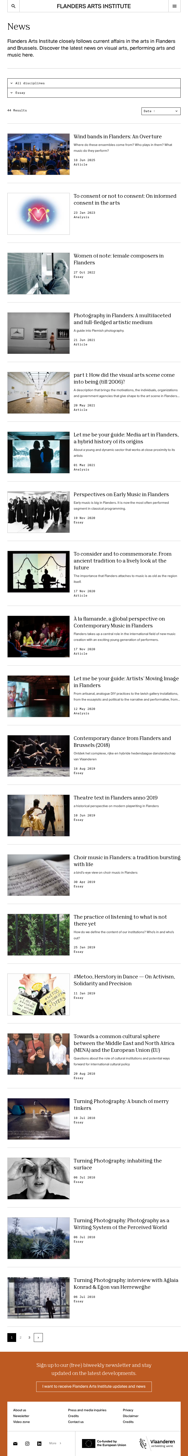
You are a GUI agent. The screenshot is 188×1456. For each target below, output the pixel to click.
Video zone (21, 1422)
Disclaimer (131, 1416)
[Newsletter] (15, 1444)
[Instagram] (27, 1444)
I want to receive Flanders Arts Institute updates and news (93, 1387)
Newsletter (21, 1416)
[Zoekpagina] (13, 6)
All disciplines (30, 83)
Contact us (76, 1422)
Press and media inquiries (87, 1410)
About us (19, 1410)
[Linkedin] (39, 1444)
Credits (73, 1416)
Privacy (128, 1410)
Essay (20, 93)
